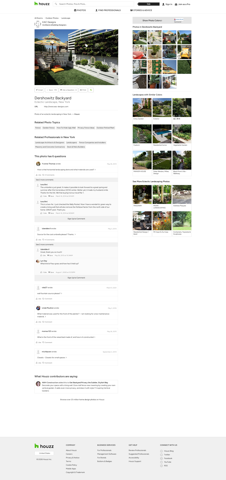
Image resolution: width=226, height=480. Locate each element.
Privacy (69, 458)
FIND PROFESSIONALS (109, 10)
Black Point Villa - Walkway (180, 172)
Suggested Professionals (139, 454)
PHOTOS (81, 10)
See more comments (44, 180)
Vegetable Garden (180, 145)
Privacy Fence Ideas (86, 128)
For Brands (101, 458)
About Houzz (71, 450)
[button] (37, 175)
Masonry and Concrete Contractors (50, 147)
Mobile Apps (71, 469)
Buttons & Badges (104, 461)
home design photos (87, 399)
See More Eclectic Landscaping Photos (151, 181)
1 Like (45, 196)
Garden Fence (49, 128)
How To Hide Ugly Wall (66, 128)
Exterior (156, 119)
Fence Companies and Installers (92, 142)
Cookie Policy (71, 465)
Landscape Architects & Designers (49, 142)
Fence (38, 128)
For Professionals (104, 450)
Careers (69, 454)
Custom (137, 145)
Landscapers (71, 142)
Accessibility (134, 458)
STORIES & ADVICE (142, 10)
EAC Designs (49, 22)
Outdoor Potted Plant (105, 128)
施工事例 (176, 119)
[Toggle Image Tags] (91, 90)
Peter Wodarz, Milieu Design (161, 172)
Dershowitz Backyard (152, 27)
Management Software (106, 454)
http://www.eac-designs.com (56, 106)
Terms (68, 461)
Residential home (160, 145)
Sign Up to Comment (76, 219)
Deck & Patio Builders (76, 147)
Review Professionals (137, 450)
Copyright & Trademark (75, 472)
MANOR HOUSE (140, 171)
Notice (76, 458)
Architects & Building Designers (54, 25)
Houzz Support (135, 461)
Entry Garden (139, 119)
